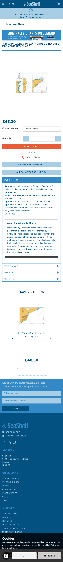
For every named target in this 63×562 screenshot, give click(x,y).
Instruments (9, 493)
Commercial (9, 489)
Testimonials (10, 513)
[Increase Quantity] (58, 138)
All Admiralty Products (31, 164)
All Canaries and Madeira (31, 172)
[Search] (8, 3)
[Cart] (58, 3)
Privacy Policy (10, 525)
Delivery (7, 517)
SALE (5, 500)
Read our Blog (9, 442)
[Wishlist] (14, 4)
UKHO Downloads (12, 532)
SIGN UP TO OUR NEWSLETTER (25, 384)
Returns (7, 521)
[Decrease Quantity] (26, 138)
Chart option (10, 130)
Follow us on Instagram (14, 442)
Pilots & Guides (11, 482)
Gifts (5, 497)
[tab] (31, 180)
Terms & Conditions (13, 528)
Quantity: (7, 138)
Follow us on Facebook (4, 442)
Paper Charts (10, 478)
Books (6, 486)
